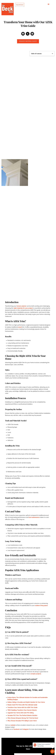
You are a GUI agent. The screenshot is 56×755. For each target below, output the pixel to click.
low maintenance (34, 517)
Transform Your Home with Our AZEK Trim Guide (22, 707)
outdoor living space (41, 605)
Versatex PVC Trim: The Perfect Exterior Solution (22, 715)
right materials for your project (23, 308)
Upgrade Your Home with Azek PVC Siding (20, 713)
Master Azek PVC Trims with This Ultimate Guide (22, 705)
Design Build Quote (19, 4)
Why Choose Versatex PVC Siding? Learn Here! (22, 720)
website (12, 725)
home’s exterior (21, 306)
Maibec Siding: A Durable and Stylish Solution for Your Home (26, 702)
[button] (48, 4)
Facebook (16, 729)
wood (20, 327)
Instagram (26, 729)
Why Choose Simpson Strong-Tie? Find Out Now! (22, 718)
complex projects (35, 674)
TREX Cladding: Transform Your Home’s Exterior (22, 710)
